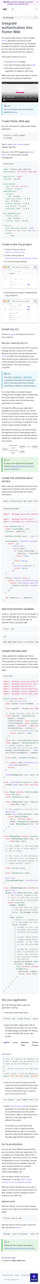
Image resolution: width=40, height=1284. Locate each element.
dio (6, 144)
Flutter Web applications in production (19, 1248)
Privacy (17, 1275)
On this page (8, 17)
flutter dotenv (17, 144)
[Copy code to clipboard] (35, 135)
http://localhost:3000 (18, 1106)
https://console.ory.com (14, 252)
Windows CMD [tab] (25, 1043)
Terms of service (26, 1275)
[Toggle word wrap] (32, 169)
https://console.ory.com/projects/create (21, 258)
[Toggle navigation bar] (12, 9)
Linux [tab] (15, 1042)
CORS (4, 356)
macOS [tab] (6, 1042)
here (15, 112)
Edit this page (9, 1258)
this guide (11, 334)
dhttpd (18, 1227)
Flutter (4, 41)
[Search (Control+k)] (36, 9)
